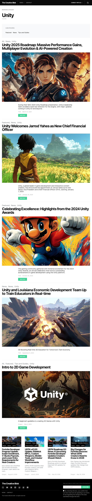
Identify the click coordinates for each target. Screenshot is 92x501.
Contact (29, 2)
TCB (19, 112)
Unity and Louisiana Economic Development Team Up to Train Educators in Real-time (44, 292)
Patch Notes (29, 445)
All (3, 41)
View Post (22, 115)
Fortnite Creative (10, 443)
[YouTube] (7, 487)
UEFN (14, 445)
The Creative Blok (9, 3)
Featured (9, 32)
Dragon (20, 424)
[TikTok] (23, 487)
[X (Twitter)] (3, 487)
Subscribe (85, 487)
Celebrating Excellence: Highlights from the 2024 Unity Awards (45, 211)
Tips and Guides (23, 32)
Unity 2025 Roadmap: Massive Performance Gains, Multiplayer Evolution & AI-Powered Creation (42, 47)
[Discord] (27, 487)
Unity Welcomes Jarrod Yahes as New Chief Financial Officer (44, 128)
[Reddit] (19, 487)
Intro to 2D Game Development (26, 367)
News (21, 2)
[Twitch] (15, 487)
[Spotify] (11, 487)
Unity (14, 41)
